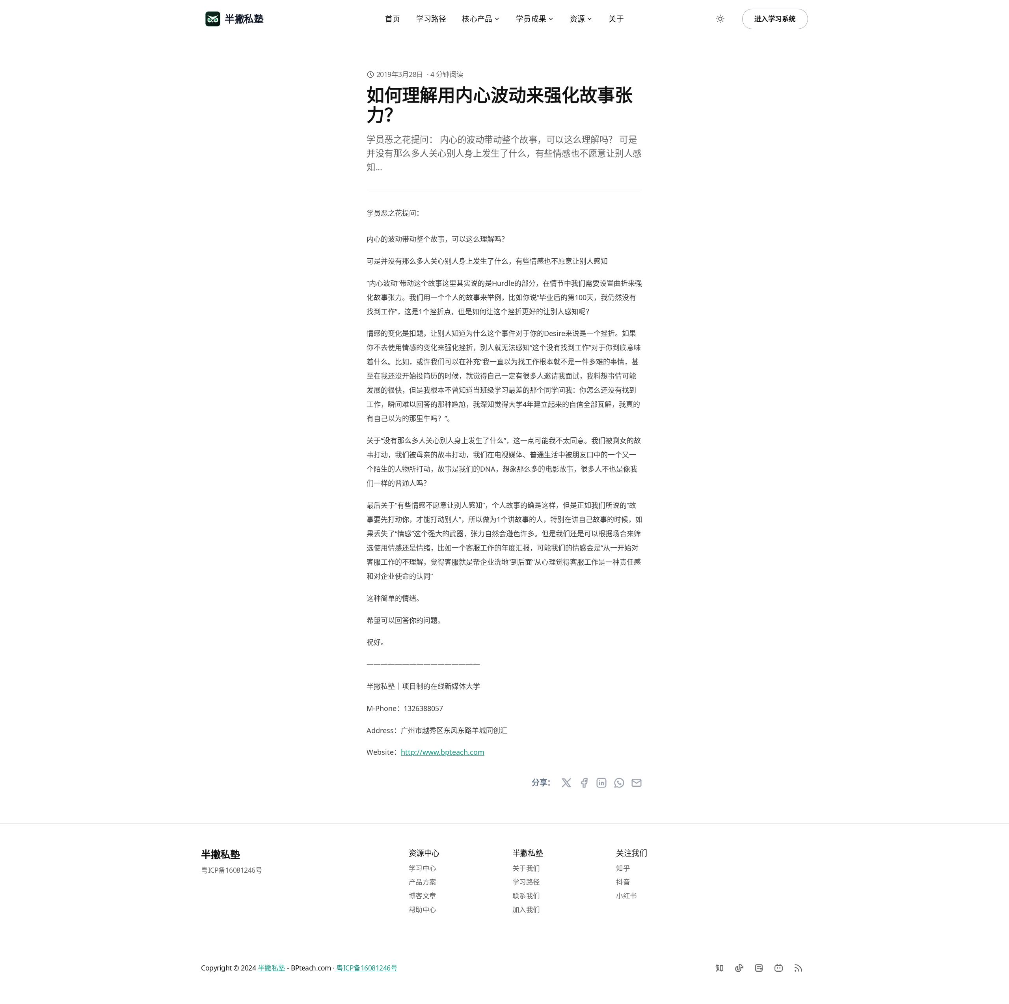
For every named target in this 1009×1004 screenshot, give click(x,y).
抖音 (623, 881)
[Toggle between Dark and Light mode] (720, 19)
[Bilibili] (778, 968)
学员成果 (531, 19)
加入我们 (526, 909)
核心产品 (477, 19)
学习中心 (422, 868)
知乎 (623, 868)
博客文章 (422, 895)
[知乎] (719, 968)
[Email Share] (636, 783)
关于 (616, 19)
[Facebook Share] (584, 783)
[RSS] (798, 968)
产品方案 (422, 881)
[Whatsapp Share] (619, 783)
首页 (392, 19)
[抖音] (739, 968)
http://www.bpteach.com (442, 752)
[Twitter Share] (566, 783)
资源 (577, 19)
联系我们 (526, 895)
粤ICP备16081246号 (231, 870)
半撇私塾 (220, 854)
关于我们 (526, 868)
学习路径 (431, 19)
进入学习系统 (775, 18)
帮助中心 (422, 909)
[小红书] (759, 968)
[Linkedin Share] (601, 783)
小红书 (626, 895)
